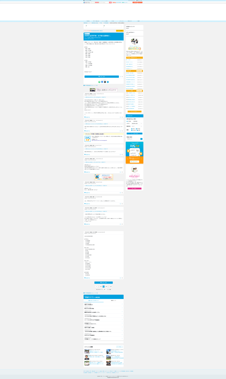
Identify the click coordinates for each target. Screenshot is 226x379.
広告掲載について (91, 372)
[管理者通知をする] (122, 76)
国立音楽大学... (141, 108)
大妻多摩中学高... (140, 88)
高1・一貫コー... (128, 59)
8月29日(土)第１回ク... (131, 101)
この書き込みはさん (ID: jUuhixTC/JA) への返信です (95, 162)
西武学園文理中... (140, 84)
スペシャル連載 (99, 371)
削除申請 (114, 372)
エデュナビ (107, 371)
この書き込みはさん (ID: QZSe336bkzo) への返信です (96, 123)
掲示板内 (96, 2)
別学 (139, 130)
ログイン (140, 2)
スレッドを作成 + (120, 30)
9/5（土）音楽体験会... (131, 106)
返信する (88, 117)
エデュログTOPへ (134, 111)
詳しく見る (134, 188)
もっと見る (138, 90)
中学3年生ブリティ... (129, 68)
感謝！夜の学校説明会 (129, 88)
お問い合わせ (109, 372)
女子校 (134, 130)
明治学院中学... (141, 99)
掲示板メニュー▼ (139, 0)
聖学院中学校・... (140, 77)
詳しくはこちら (134, 161)
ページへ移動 (109, 289)
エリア (128, 123)
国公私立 (128, 126)
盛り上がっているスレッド (94, 300)
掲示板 (88, 371)
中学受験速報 (123, 371)
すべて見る (119, 346)
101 (101, 286)
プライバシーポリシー (102, 372)
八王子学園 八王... (140, 64)
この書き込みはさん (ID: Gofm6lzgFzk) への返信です (95, 97)
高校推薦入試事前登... (131, 99)
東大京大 (127, 371)
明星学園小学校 (141, 95)
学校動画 (131, 371)
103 (106, 286)
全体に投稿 (102, 76)
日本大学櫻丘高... (140, 66)
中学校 (87, 297)
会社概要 (85, 372)
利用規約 (96, 372)
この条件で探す (135, 133)
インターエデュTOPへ (88, 0)
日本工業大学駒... (140, 86)
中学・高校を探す (93, 371)
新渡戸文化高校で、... (131, 104)
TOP (84, 371)
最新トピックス (117, 371)
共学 (134, 128)
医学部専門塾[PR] (119, 2)
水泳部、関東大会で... (129, 64)
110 (111, 286)
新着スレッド (113, 300)
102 (103, 286)
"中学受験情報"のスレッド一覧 (91, 85)
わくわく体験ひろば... (131, 95)
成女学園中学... (141, 97)
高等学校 (135, 121)
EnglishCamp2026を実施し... (131, 77)
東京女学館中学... (140, 75)
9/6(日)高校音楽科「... (131, 108)
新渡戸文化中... (141, 104)
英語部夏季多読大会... (129, 66)
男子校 (138, 128)
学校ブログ (112, 371)
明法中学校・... (141, 106)
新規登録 (135, 2)
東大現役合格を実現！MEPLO (97, 30)
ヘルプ (118, 372)
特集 (103, 371)
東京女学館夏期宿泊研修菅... (130, 75)
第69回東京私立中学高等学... (130, 86)
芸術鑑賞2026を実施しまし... (130, 84)
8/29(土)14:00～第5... (131, 97)
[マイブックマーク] (120, 117)
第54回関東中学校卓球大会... (130, 79)
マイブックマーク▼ (131, 0)
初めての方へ (126, 2)
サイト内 (93, 2)
